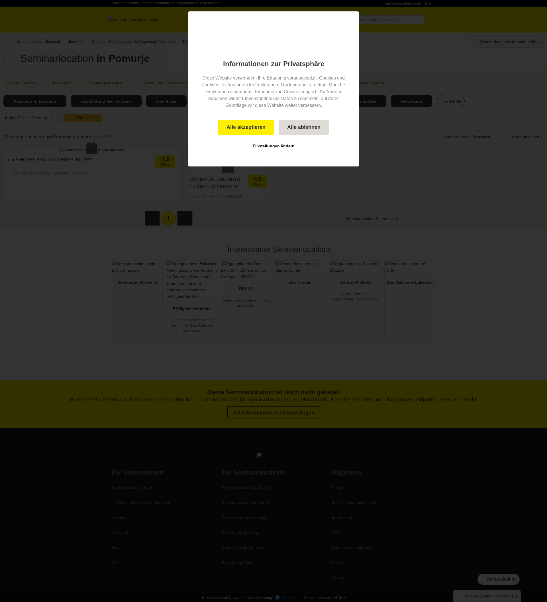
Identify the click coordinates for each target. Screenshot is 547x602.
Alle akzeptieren (246, 127)
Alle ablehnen (304, 127)
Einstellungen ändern (274, 146)
